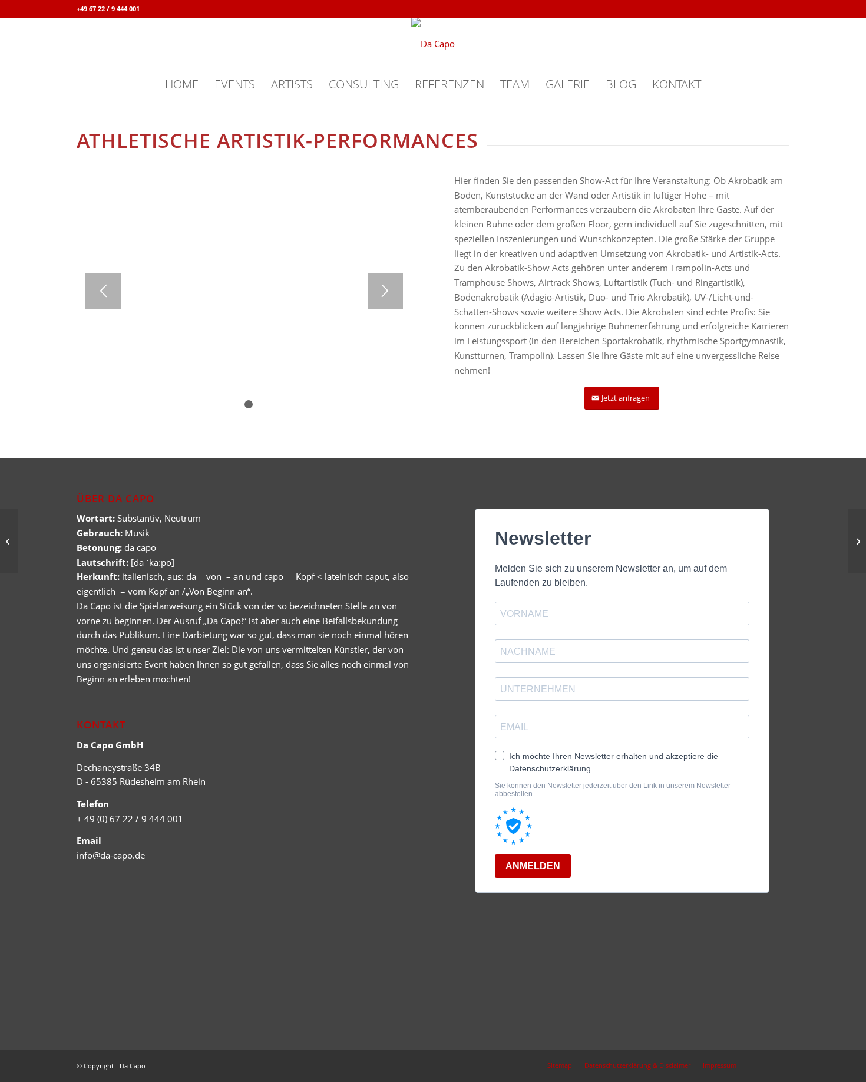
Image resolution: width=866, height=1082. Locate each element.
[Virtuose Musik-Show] (857, 541)
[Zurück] (103, 291)
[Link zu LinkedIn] (780, 9)
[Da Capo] (433, 44)
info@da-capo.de (111, 855)
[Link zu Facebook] (763, 9)
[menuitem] (181, 84)
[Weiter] (385, 291)
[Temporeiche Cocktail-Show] (9, 541)
